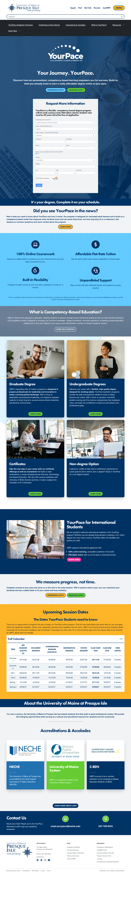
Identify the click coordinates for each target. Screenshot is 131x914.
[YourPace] (24, 7)
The (99, 859)
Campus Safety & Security (105, 853)
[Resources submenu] (123, 24)
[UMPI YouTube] (49, 861)
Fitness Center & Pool (104, 856)
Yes (38, 153)
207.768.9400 (46, 854)
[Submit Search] (122, 17)
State (57, 170)
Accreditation (26, 871)
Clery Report (35, 871)
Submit (39, 185)
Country (38, 157)
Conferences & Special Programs (108, 862)
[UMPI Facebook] (38, 861)
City (37, 170)
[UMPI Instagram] (45, 861)
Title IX (49, 871)
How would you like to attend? (43, 119)
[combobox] (65, 16)
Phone (38, 145)
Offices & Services (73, 856)
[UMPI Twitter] (41, 861)
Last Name (69, 139)
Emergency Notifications (105, 847)
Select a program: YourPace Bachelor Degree (47, 132)
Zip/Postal (79, 170)
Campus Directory (73, 850)
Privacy (43, 871)
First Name (39, 139)
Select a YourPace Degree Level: (44, 126)
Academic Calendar (73, 847)
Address (38, 164)
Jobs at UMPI (71, 859)
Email (68, 145)
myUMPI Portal (102, 850)
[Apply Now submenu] (19, 30)
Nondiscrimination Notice (13, 871)
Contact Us (40, 857)
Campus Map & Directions (75, 853)
